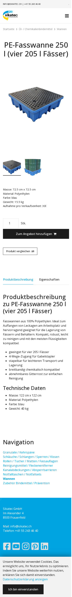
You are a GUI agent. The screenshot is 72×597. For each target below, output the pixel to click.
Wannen (9, 479)
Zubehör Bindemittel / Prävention (26, 483)
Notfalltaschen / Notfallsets (22, 474)
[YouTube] (16, 547)
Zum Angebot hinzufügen (34, 234)
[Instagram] (25, 547)
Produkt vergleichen (18, 251)
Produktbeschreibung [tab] (18, 279)
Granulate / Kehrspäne (19, 452)
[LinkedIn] (44, 547)
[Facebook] (6, 547)
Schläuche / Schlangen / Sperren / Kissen (31, 457)
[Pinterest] (35, 547)
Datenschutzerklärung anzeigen (25, 579)
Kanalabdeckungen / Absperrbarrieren (30, 470)
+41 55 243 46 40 (32, 4)
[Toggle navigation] (67, 16)
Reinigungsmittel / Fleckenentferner (28, 465)
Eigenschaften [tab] (49, 279)
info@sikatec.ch (12, 4)
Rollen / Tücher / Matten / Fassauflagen (30, 461)
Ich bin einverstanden (23, 589)
